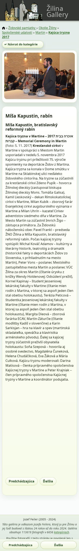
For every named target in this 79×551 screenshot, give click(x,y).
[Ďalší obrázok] (64, 76)
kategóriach (61, 532)
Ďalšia (48, 481)
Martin (40, 32)
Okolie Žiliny (48, 28)
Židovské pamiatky (22, 28)
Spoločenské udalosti (17, 32)
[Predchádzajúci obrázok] (14, 76)
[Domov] (3, 28)
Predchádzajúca (21, 481)
